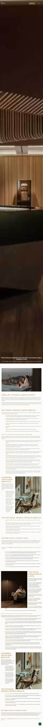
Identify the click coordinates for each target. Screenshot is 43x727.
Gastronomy (33, 361)
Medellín (10, 361)
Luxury (17, 361)
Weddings (28, 361)
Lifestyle (14, 361)
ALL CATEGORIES (5, 361)
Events (20, 361)
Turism (37, 361)
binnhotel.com (12, 547)
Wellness (23, 361)
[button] (40, 724)
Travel (40, 361)
